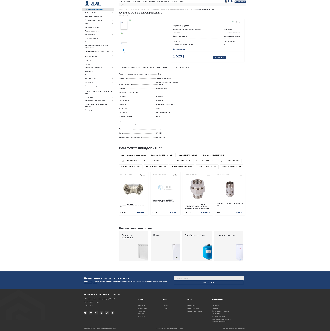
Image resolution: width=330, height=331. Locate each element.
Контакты (182, 1)
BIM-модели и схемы (218, 316)
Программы (216, 314)
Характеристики (124, 67)
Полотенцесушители (91, 38)
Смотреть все (239, 228)
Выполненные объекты (194, 311)
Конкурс (141, 314)
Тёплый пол (89, 71)
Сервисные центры (149, 1)
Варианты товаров (148, 67)
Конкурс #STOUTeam (170, 1)
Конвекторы (89, 82)
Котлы (87, 24)
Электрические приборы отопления (96, 42)
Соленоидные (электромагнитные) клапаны (96, 105)
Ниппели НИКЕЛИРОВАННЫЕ (153, 161)
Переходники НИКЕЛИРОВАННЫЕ (179, 161)
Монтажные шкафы (91, 78)
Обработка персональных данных (234, 328)
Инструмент (89, 97)
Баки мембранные (91, 75)
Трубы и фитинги (90, 13)
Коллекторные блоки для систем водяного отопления (95, 56)
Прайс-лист (215, 305)
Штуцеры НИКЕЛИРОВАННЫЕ (231, 166)
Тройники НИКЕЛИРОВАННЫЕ (130, 166)
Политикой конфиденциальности (137, 281)
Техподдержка (136, 1)
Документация (135, 67)
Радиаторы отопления (92, 27)
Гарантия (164, 67)
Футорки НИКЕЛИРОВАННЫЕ (207, 166)
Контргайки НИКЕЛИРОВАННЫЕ (161, 155)
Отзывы (157, 67)
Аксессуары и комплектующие (95, 101)
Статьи (171, 67)
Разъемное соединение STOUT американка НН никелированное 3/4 (164, 201)
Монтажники (142, 308)
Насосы (87, 64)
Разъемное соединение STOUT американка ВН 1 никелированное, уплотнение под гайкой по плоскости (197, 206)
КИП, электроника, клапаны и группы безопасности (97, 46)
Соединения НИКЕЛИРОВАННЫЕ (228, 161)
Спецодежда (89, 110)
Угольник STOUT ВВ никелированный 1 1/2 (133, 206)
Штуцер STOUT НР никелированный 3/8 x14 (230, 204)
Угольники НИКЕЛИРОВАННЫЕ (156, 166)
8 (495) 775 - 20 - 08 (111, 294)
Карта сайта (112, 328)
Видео (187, 67)
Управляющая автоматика (93, 67)
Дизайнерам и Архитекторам (94, 9)
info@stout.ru (88, 305)
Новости (165, 305)
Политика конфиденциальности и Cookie (169, 328)
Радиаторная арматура (92, 31)
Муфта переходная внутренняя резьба (133, 155)
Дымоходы (88, 60)
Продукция (141, 305)
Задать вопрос (179, 67)
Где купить (127, 1)
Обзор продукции (193, 308)
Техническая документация (221, 311)
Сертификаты (191, 305)
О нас (120, 1)
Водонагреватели (90, 34)
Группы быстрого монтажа (93, 20)
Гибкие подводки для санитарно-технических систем (95, 87)
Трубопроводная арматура (93, 16)
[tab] (124, 67)
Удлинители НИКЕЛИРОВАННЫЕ (181, 166)
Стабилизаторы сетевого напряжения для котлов (98, 92)
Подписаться (208, 282)
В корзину (140, 212)
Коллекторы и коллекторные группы (97, 51)
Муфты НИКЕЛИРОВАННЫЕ (130, 161)
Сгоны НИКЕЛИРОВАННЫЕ (204, 161)
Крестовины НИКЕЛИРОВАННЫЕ (213, 155)
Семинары (159, 1)
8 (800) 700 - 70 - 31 (92, 294)
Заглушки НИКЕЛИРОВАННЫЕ (187, 155)
